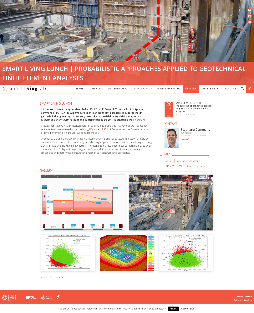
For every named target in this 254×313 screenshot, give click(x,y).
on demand (139, 119)
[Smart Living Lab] (23, 89)
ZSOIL (105, 129)
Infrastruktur (142, 88)
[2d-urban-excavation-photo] (171, 202)
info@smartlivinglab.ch (242, 300)
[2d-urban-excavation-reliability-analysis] (68, 253)
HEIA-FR (170, 166)
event (169, 161)
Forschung (95, 88)
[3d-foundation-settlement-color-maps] (127, 253)
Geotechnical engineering (188, 161)
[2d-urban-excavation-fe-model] (83, 202)
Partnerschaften (168, 88)
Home (79, 88)
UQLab (93, 129)
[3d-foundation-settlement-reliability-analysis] (186, 253)
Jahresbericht (211, 88)
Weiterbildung (117, 88)
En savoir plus (187, 308)
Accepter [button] (173, 308)
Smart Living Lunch (196, 166)
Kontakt (230, 88)
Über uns (190, 88)
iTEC (180, 166)
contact (184, 139)
